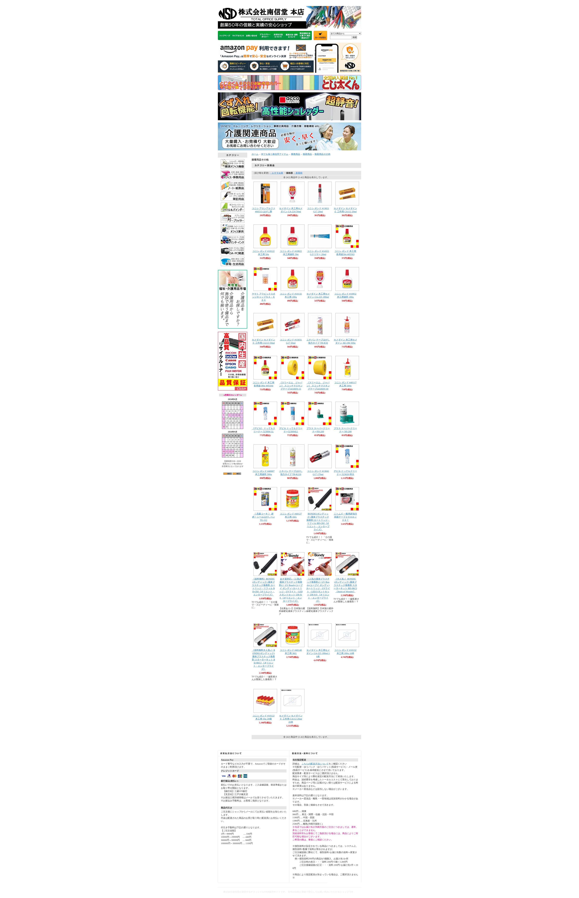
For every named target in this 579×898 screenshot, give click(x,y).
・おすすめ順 (276, 173)
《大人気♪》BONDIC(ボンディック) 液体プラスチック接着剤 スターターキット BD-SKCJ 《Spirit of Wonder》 (345, 585)
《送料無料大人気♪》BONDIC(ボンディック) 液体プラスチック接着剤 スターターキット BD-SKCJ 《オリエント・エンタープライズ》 (263, 659)
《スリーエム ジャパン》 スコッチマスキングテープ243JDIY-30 (318, 385)
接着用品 (307, 154)
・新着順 (297, 173)
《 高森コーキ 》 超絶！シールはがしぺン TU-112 (263, 517)
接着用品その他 (322, 154)
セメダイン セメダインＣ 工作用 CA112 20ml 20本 (290, 718)
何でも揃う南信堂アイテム (274, 154)
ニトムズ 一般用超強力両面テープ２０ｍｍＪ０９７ (345, 517)
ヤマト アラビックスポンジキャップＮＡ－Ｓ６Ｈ (263, 297)
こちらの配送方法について (315, 764)
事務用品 (295, 154)
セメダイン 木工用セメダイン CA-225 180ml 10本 (318, 653)
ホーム (255, 154)
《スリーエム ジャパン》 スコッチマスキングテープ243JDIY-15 (290, 385)
